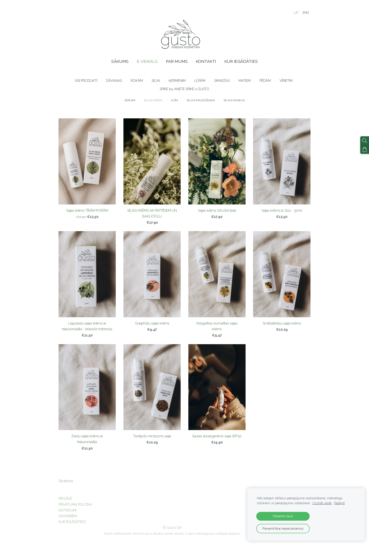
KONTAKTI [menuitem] (206, 61)
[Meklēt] (364, 140)
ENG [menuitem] (306, 12)
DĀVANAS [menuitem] (114, 81)
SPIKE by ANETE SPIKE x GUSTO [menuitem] (184, 89)
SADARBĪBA (68, 516)
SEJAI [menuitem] (156, 81)
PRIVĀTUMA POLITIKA (75, 504)
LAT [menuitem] (296, 12)
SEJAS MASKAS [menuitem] (234, 100)
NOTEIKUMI (67, 510)
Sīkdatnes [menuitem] (66, 481)
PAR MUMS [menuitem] (177, 61)
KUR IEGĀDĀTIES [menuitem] (241, 61)
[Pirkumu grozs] (364, 149)
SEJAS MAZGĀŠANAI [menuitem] (201, 100)
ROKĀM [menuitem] (137, 81)
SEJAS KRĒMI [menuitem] (153, 100)
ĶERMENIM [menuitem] (177, 81)
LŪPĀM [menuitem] (199, 81)
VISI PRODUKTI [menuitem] (86, 81)
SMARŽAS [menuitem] (222, 81)
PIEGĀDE (65, 499)
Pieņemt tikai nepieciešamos (282, 528)
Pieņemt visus (283, 516)
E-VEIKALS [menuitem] (147, 61)
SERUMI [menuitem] (129, 100)
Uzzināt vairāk (322, 503)
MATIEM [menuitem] (245, 81)
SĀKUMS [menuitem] (120, 61)
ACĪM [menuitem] (174, 100)
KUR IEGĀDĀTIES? (72, 522)
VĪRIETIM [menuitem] (286, 81)
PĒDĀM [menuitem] (265, 81)
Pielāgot (339, 503)
